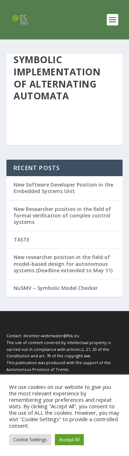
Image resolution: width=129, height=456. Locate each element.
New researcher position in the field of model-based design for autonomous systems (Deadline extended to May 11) (63, 263)
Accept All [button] (69, 439)
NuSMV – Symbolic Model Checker (56, 288)
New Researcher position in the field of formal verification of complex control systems (62, 215)
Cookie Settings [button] (30, 439)
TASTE (22, 239)
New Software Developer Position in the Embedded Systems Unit (63, 187)
